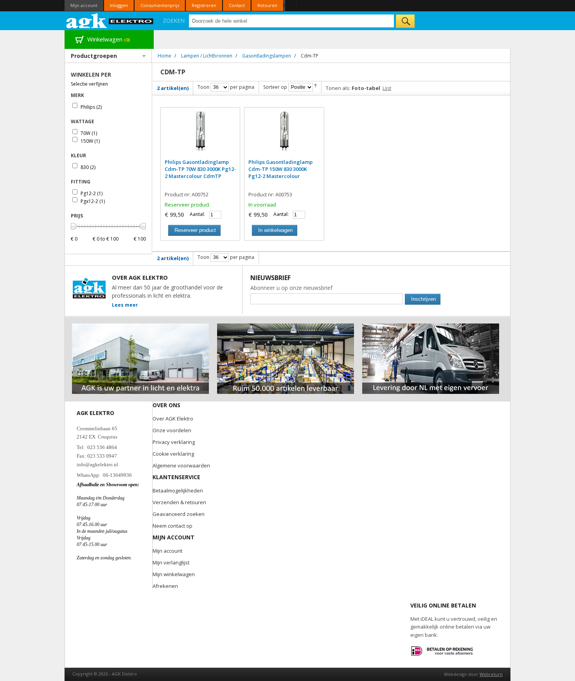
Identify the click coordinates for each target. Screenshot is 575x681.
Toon (203, 87)
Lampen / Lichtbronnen (206, 55)
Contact (237, 5)
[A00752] (200, 134)
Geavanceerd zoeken (179, 513)
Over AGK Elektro (173, 418)
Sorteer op (275, 87)
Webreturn (491, 674)
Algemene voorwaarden (181, 465)
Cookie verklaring (173, 453)
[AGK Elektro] (110, 20)
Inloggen (119, 5)
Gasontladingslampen (266, 55)
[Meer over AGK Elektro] (140, 326)
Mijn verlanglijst (171, 562)
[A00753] (284, 134)
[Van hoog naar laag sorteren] (315, 87)
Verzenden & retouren (179, 502)
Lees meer (125, 305)
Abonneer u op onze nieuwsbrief (291, 287)
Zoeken (174, 20)
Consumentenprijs (159, 5)
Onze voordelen (172, 430)
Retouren (267, 5)
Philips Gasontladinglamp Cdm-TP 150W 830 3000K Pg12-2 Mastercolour (280, 169)
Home (164, 55)
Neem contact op (172, 525)
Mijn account (83, 5)
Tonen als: (338, 88)
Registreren (204, 5)
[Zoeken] (405, 21)
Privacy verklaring (174, 442)
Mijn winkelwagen (174, 574)
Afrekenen (165, 585)
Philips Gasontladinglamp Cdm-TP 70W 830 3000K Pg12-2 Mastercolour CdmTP (200, 169)
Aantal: (197, 214)
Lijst (387, 88)
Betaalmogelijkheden (178, 490)
